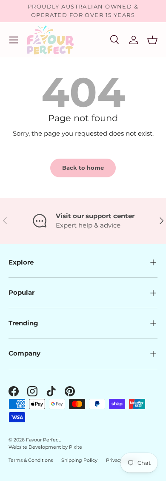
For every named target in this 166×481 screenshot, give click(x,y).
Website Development (35, 447)
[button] (152, 40)
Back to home (83, 167)
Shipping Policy (79, 460)
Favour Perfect (43, 440)
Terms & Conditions (31, 460)
